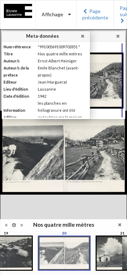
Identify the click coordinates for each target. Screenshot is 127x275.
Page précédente (95, 14)
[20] (64, 253)
